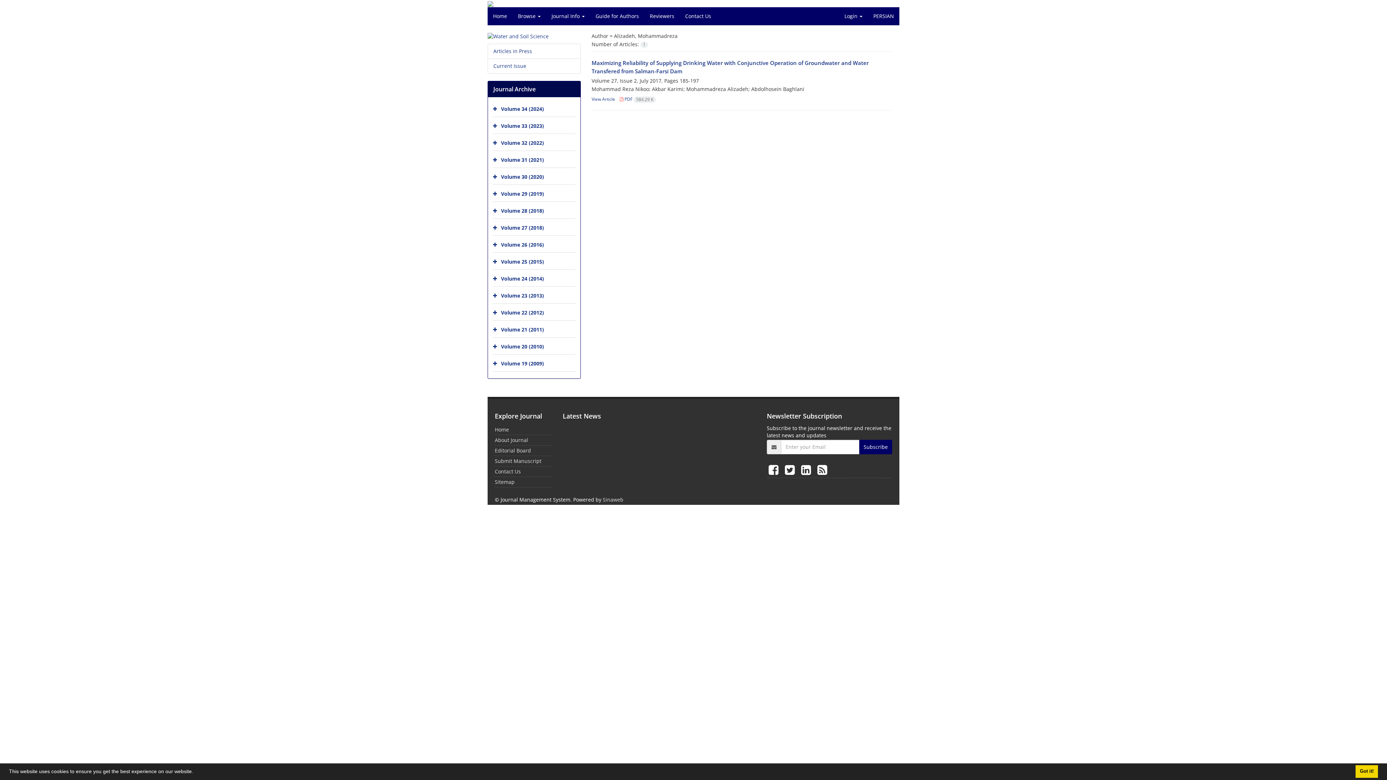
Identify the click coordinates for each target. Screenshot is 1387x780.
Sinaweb (613, 499)
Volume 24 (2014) (522, 278)
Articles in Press (512, 51)
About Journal (511, 440)
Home (500, 16)
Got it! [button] (1367, 771)
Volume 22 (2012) (522, 312)
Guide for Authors (617, 16)
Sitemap (505, 481)
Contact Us (698, 16)
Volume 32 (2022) (522, 142)
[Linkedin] (807, 469)
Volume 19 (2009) (522, 363)
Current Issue (509, 65)
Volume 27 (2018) (522, 227)
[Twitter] (791, 469)
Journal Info (566, 16)
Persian (883, 16)
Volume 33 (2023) (522, 125)
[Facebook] (775, 469)
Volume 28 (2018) (522, 210)
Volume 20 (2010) (522, 346)
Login (851, 16)
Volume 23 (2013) (522, 295)
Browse (527, 16)
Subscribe (876, 446)
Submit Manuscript (518, 461)
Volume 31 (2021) (522, 159)
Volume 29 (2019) (522, 193)
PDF (638, 99)
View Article (603, 99)
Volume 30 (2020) (522, 176)
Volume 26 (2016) (522, 244)
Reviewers (662, 16)
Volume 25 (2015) (522, 261)
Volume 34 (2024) (522, 108)
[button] (196, 772)
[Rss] (822, 469)
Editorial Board (513, 450)
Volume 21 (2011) (522, 329)
